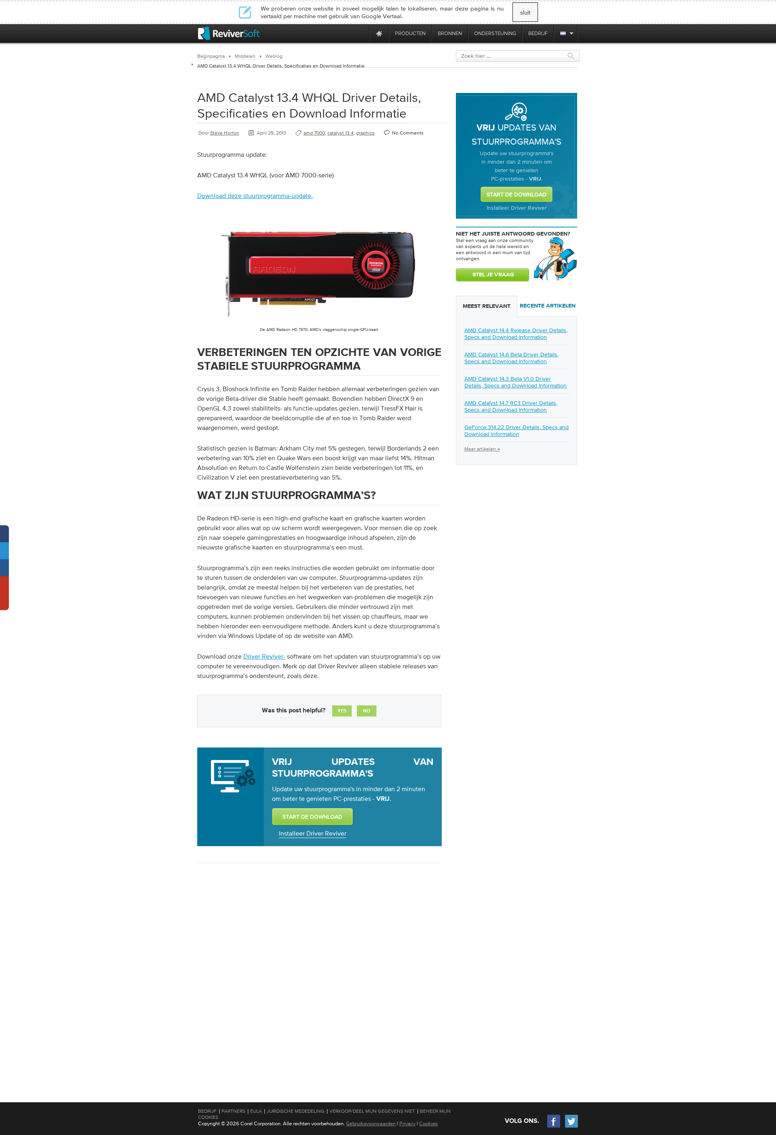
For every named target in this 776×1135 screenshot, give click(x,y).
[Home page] (379, 33)
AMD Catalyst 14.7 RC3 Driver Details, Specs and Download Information (510, 406)
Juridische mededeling (296, 1111)
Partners (233, 1111)
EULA (256, 1111)
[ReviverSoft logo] (228, 33)
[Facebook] (554, 1127)
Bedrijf (207, 1111)
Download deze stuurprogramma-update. (255, 195)
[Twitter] (571, 1127)
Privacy (407, 1123)
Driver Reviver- (264, 656)
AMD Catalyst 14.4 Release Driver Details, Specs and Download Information (515, 333)
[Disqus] (318, 974)
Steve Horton (224, 133)
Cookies (428, 1123)
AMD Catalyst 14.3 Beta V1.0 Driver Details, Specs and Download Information (515, 382)
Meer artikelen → (482, 449)
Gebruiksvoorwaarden (371, 1123)
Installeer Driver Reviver (312, 833)
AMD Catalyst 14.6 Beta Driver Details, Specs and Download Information (511, 357)
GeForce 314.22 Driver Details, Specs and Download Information (516, 430)
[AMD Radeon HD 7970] (319, 324)
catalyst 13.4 (340, 133)
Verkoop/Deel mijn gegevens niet (372, 1111)
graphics (365, 133)
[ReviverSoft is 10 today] (361, 33)
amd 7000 (314, 133)
